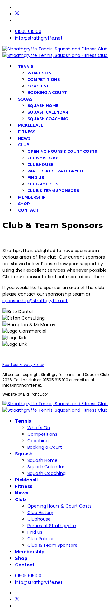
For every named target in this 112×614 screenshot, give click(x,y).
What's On (39, 73)
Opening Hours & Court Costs (62, 151)
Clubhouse (40, 164)
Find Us (35, 177)
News (24, 138)
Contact (28, 210)
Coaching (38, 86)
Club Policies (42, 184)
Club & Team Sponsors (53, 190)
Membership (32, 197)
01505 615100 (28, 31)
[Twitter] (17, 14)
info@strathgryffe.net (39, 38)
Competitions (43, 79)
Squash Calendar (47, 112)
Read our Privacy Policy (23, 364)
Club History (42, 158)
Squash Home (42, 105)
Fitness (26, 131)
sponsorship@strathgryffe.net (35, 301)
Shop (24, 203)
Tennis (25, 66)
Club (23, 145)
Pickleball (30, 125)
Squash (26, 99)
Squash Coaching (47, 118)
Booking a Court (47, 92)
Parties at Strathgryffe (56, 171)
